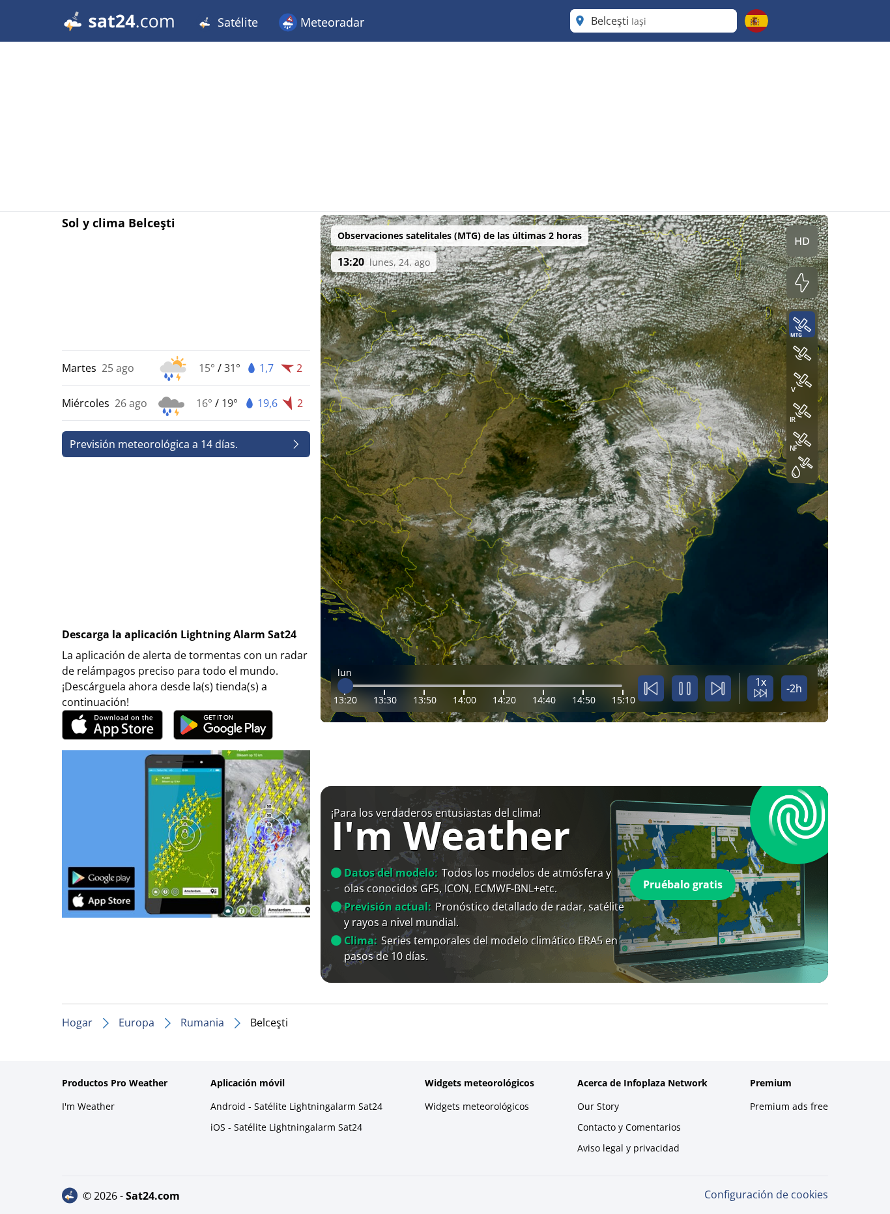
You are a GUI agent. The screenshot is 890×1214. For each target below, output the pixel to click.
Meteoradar (330, 22)
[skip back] (651, 688)
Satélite (236, 22)
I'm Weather (88, 1106)
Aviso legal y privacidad (628, 1148)
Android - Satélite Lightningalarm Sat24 (296, 1106)
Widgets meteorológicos (477, 1106)
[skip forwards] (718, 688)
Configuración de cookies (766, 1194)
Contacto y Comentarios (629, 1127)
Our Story (598, 1106)
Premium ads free (789, 1106)
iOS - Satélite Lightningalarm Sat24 (286, 1127)
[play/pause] (685, 688)
